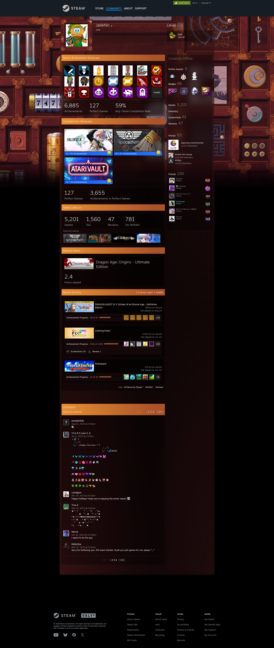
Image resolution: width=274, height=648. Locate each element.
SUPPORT (141, 8)
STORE (99, 8)
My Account (210, 635)
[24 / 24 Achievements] (88, 179)
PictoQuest (100, 363)
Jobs (157, 624)
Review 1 (96, 351)
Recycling (159, 635)
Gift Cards (132, 640)
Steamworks (133, 629)
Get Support (210, 629)
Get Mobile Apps (212, 624)
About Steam (133, 619)
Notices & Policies (185, 629)
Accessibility (183, 624)
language (205, 3)
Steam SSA (132, 624)
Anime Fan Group (183, 154)
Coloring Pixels (102, 330)
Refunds (181, 640)
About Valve (161, 619)
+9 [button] (158, 377)
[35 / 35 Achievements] (88, 150)
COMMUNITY (114, 8)
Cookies (181, 635)
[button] (189, 25)
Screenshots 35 (78, 351)
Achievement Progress (77, 317)
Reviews (159, 387)
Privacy (180, 619)
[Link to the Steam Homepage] (73, 11)
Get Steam (209, 619)
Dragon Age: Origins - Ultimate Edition (123, 264)
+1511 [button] (158, 344)
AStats (178, 160)
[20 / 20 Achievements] (138, 150)
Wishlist (149, 387)
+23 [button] (158, 317)
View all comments (72, 412)
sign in (194, 3)
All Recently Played (133, 387)
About (128, 8)
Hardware (160, 629)
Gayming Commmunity (192, 142)
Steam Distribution (136, 635)
